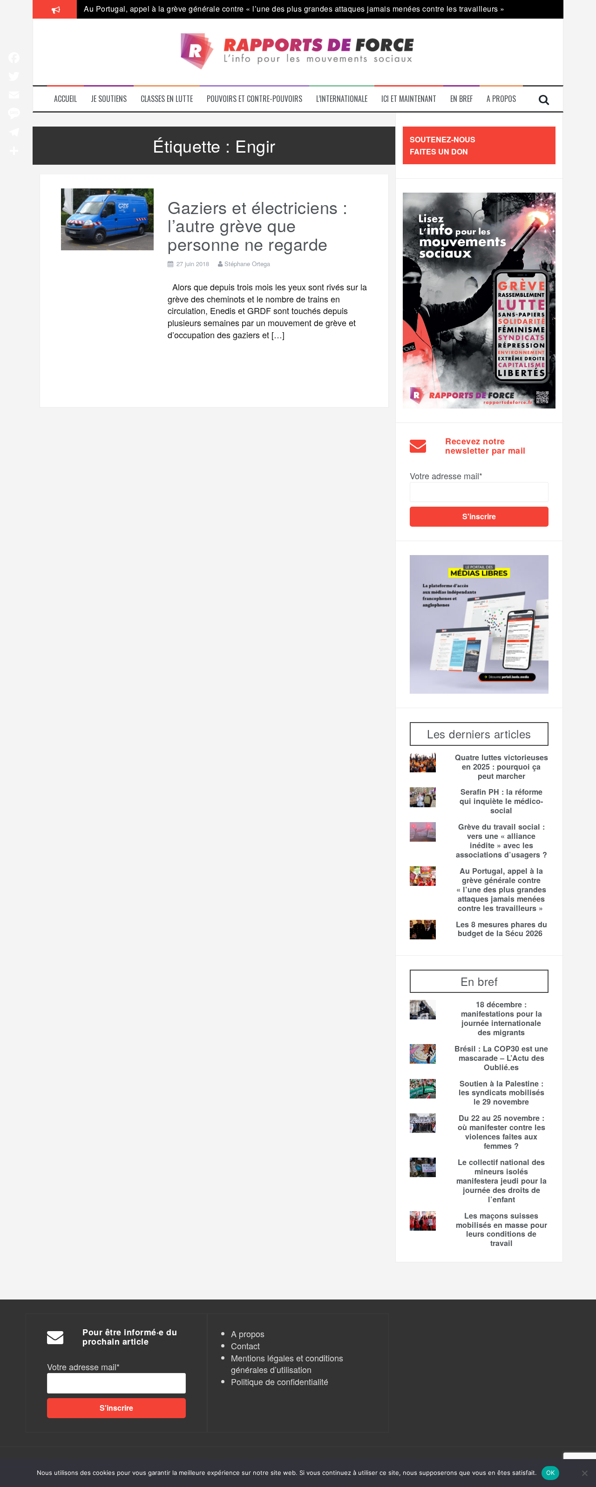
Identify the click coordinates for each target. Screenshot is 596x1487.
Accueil (65, 99)
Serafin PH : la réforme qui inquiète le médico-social (501, 801)
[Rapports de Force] (298, 52)
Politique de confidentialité (279, 1381)
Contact (245, 1346)
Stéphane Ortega (247, 263)
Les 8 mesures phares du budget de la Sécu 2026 (501, 929)
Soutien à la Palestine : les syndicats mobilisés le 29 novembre (501, 1093)
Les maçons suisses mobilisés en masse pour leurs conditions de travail (501, 1229)
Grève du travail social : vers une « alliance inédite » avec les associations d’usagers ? (501, 840)
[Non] (584, 1473)
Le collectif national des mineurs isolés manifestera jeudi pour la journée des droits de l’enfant (501, 1181)
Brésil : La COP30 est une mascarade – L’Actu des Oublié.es (501, 1058)
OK (550, 1472)
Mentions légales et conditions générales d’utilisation (287, 1364)
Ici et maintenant (408, 99)
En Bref (461, 99)
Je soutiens (109, 99)
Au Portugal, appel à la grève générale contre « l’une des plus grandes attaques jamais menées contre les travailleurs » (295, 8)
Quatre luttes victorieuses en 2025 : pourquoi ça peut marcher (501, 767)
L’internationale (341, 99)
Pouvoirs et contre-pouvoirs (254, 99)
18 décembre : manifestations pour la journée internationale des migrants (501, 1018)
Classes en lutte (167, 99)
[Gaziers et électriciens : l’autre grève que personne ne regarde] (107, 218)
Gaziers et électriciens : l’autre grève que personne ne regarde (258, 225)
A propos (501, 99)
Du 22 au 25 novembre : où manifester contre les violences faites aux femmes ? (501, 1132)
